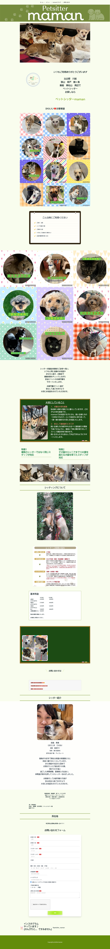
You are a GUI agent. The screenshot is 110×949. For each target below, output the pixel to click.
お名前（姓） (33, 837)
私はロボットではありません (40, 904)
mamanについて (57, 2)
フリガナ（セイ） (34, 848)
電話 (39, 887)
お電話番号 (33, 871)
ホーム (41, 2)
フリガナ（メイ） (34, 854)
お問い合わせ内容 (34, 890)
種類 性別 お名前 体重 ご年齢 (38, 865)
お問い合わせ (67, 2)
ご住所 (32, 860)
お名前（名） (33, 842)
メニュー (48, 2)
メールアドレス (34, 877)
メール (33, 887)
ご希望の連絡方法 (34, 885)
